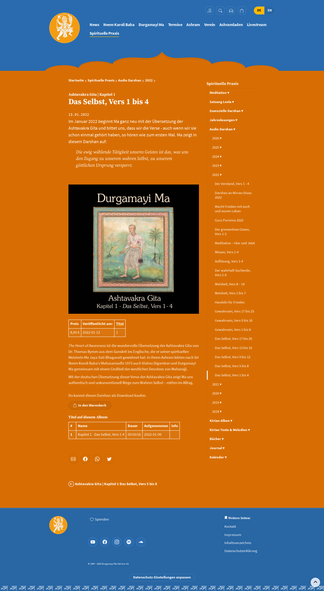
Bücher (217, 439)
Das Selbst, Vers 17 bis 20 (234, 338)
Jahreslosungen (223, 120)
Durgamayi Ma (151, 24)
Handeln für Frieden (230, 302)
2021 (217, 384)
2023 (217, 165)
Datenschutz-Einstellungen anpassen (162, 577)
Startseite (76, 80)
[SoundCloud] (140, 541)
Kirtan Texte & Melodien (230, 430)
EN (270, 10)
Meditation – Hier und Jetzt (235, 243)
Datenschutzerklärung (240, 551)
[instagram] (116, 541)
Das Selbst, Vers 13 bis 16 (234, 348)
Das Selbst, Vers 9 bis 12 (233, 357)
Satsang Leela (222, 102)
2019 (217, 402)
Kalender (218, 457)
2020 (217, 393)
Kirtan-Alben (221, 420)
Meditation (219, 92)
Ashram (193, 24)
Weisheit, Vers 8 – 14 (230, 284)
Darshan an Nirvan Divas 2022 (233, 195)
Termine (175, 24)
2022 (149, 80)
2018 (217, 411)
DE (259, 10)
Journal (217, 448)
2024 (217, 156)
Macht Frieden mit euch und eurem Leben (232, 208)
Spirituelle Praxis (104, 33)
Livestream (257, 24)
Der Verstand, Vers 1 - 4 (232, 184)
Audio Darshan (129, 80)
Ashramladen (231, 24)
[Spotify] (128, 541)
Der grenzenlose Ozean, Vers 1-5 (232, 231)
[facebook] (104, 541)
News (94, 24)
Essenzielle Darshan (226, 111)
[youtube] (92, 541)
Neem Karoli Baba (118, 24)
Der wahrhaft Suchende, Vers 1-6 (233, 272)
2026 (217, 138)
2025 (217, 147)
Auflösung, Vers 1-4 (229, 261)
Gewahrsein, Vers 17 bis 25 (235, 311)
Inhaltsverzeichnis (237, 543)
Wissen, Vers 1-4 (227, 252)
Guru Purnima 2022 (229, 220)
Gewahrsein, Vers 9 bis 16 (234, 320)
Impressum (232, 535)
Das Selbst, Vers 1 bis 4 (232, 375)
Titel (120, 323)
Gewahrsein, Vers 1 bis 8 (233, 329)
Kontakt (230, 526)
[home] (64, 28)
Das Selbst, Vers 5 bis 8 (232, 366)
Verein (209, 24)
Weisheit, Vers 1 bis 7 (230, 293)
